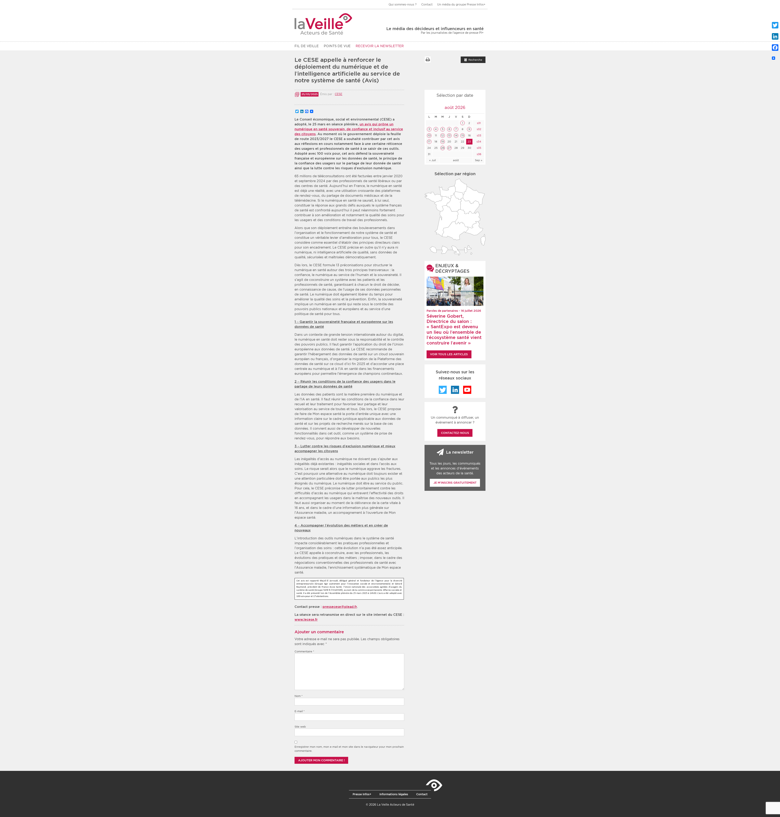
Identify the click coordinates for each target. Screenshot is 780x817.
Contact (427, 4)
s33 (478, 135)
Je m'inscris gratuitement (455, 482)
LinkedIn (455, 390)
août (456, 160)
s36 (478, 154)
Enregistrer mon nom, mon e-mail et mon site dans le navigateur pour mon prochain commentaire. (349, 748)
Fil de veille (307, 46)
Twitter (443, 390)
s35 (478, 147)
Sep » (478, 160)
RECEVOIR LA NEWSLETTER (380, 46)
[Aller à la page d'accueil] (323, 24)
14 (456, 135)
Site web (300, 726)
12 (442, 135)
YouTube (467, 390)
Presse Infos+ (362, 794)
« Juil (432, 160)
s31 (478, 123)
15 (462, 135)
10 (429, 135)
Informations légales (393, 794)
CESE (338, 94)
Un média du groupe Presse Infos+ (461, 4)
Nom (299, 695)
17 (429, 141)
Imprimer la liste (428, 59)
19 (442, 141)
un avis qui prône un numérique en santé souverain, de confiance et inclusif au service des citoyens (349, 129)
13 (449, 135)
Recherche (475, 59)
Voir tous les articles (449, 354)
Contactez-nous (455, 433)
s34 (478, 141)
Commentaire (304, 651)
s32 (478, 129)
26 (442, 147)
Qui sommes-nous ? (403, 4)
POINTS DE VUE (337, 46)
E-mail (300, 711)
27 (449, 147)
